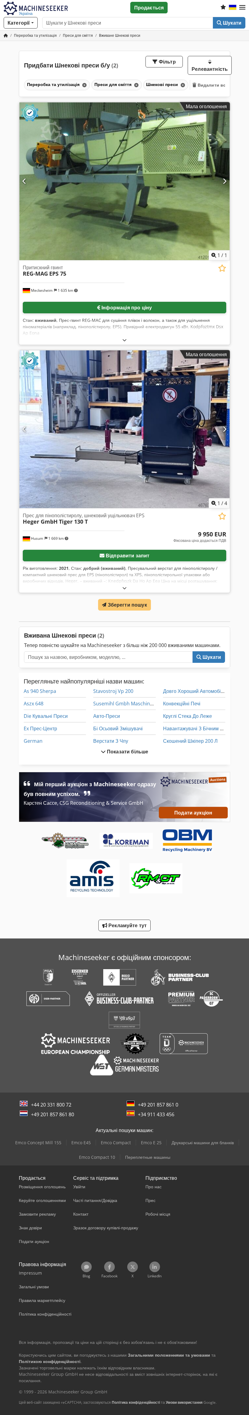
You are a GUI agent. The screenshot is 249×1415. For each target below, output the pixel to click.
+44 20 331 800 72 (51, 1104)
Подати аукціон (193, 812)
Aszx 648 (33, 703)
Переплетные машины (147, 1157)
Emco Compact (116, 1142)
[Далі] (224, 181)
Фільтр (167, 61)
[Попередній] (24, 181)
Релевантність (210, 69)
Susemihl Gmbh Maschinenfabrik (131, 703)
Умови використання (184, 1402)
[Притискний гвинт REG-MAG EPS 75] (124, 181)
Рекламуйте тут (127, 925)
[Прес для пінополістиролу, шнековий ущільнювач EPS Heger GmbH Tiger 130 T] (124, 429)
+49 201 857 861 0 (158, 1104)
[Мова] (232, 7)
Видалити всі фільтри (221, 85)
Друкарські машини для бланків (203, 1142)
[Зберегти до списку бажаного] (222, 268)
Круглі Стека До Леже (187, 716)
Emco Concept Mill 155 (38, 1142)
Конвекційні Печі (181, 703)
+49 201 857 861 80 (52, 1114)
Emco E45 (81, 1142)
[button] (242, 7)
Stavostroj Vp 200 (113, 691)
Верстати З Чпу (110, 741)
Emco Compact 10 (97, 1157)
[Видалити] (84, 84)
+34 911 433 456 (156, 1114)
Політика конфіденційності (136, 1402)
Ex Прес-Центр (40, 728)
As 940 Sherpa (40, 691)
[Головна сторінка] (6, 35)
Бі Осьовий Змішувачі (118, 728)
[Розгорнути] (124, 340)
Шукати (231, 22)
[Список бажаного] (223, 7)
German (33, 741)
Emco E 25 (151, 1142)
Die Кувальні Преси (46, 716)
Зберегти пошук (126, 604)
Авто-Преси (106, 716)
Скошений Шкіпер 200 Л (190, 741)
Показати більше (127, 751)
